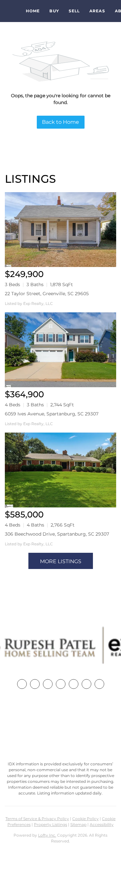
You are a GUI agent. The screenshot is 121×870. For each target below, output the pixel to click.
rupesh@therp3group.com (61, 738)
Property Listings (50, 824)
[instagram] (73, 684)
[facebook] (22, 684)
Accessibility (102, 824)
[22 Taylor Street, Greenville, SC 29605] (60, 229)
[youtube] (86, 684)
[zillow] (61, 684)
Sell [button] (74, 10)
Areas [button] (97, 10)
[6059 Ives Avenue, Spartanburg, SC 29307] (60, 349)
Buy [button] (54, 10)
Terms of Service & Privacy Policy (37, 818)
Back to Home (60, 122)
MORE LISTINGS (60, 561)
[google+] (99, 684)
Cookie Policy (85, 818)
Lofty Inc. (47, 835)
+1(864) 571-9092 (60, 726)
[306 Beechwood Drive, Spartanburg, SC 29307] (60, 470)
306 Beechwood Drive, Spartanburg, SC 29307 (57, 534)
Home (33, 10)
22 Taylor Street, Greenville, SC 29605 (47, 293)
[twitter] (48, 684)
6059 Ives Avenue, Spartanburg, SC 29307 (51, 414)
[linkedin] (35, 684)
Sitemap (78, 824)
